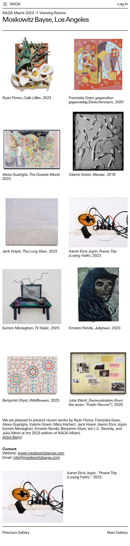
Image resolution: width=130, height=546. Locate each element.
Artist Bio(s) (12, 437)
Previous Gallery (15, 532)
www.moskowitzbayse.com (41, 453)
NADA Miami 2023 (18, 13)
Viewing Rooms (52, 13)
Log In (122, 4)
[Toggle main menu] (5, 4)
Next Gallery (117, 532)
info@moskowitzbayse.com (36, 457)
